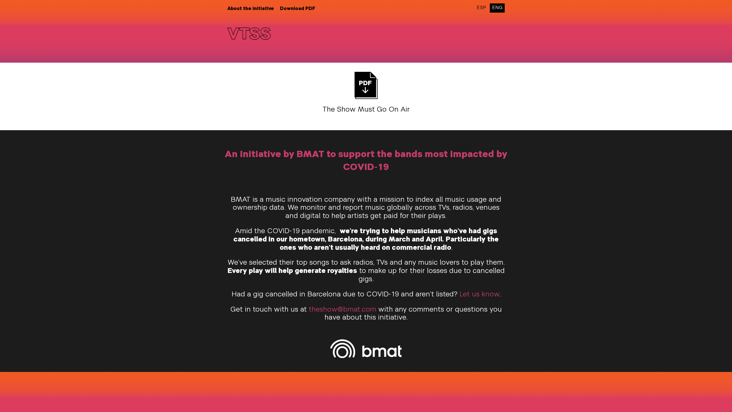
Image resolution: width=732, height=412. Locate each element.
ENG (497, 8)
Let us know (479, 294)
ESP (481, 8)
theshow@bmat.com (342, 309)
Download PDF (297, 9)
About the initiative (250, 9)
